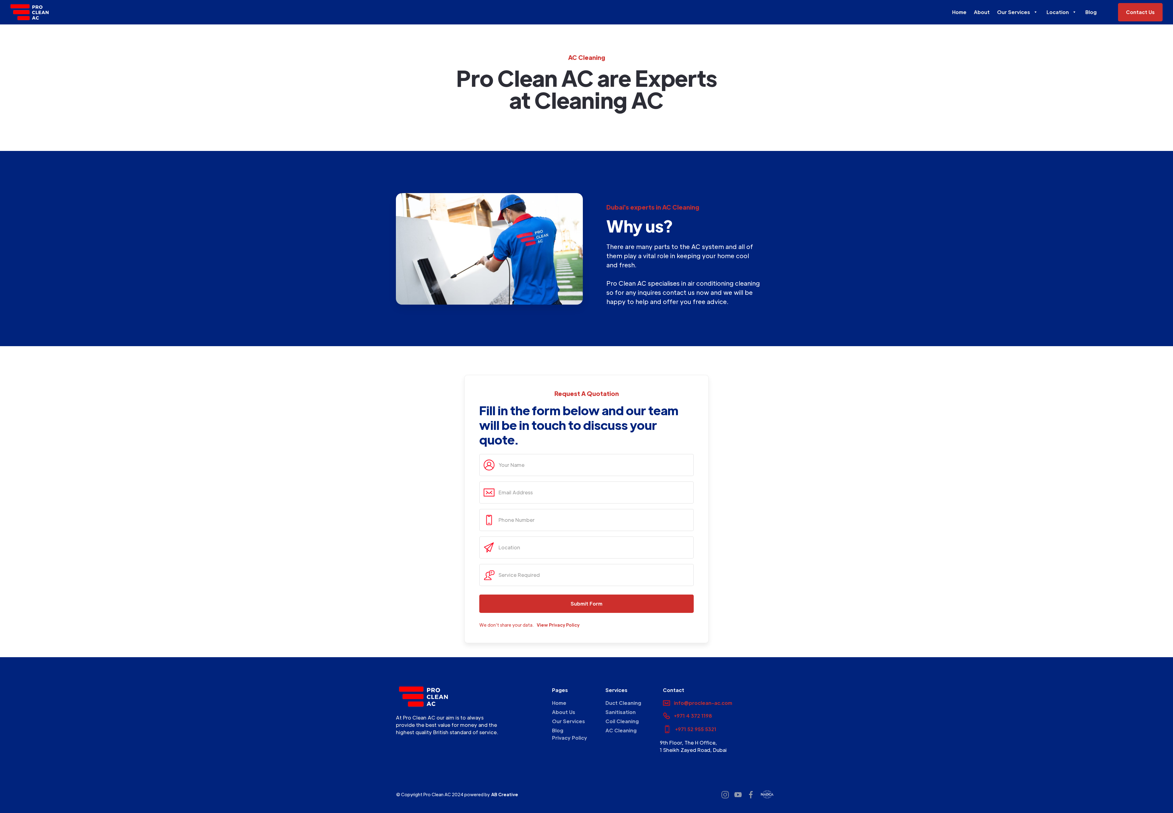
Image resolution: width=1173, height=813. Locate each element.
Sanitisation (620, 712)
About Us (563, 712)
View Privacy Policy (558, 625)
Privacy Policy (569, 737)
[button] (1018, 12)
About (982, 12)
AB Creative (504, 794)
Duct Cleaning (623, 703)
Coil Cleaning (622, 721)
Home (959, 12)
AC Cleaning (621, 730)
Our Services (568, 721)
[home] (29, 12)
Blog (1091, 12)
